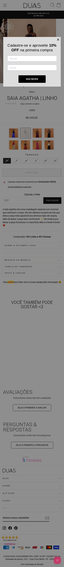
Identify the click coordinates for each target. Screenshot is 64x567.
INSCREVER (32, 78)
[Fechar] (58, 40)
